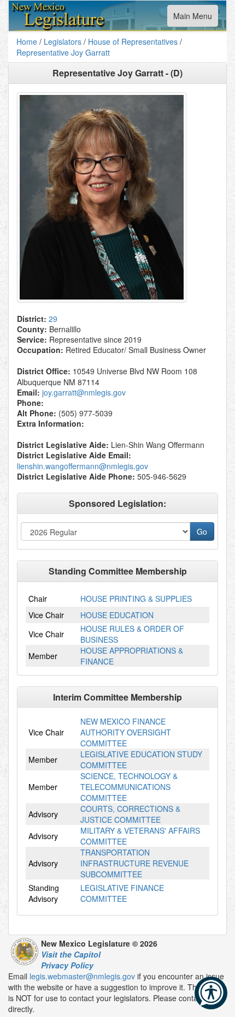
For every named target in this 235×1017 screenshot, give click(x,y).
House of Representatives (133, 41)
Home (26, 41)
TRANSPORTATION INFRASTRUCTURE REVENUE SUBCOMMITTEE (134, 863)
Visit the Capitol (71, 954)
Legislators (62, 41)
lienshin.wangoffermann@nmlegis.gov (82, 465)
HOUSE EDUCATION (117, 614)
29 (53, 318)
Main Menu (192, 18)
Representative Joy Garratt (63, 52)
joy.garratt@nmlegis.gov (84, 392)
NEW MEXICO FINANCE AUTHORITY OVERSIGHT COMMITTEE (125, 732)
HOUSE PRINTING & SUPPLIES (136, 598)
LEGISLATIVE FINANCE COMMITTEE (122, 893)
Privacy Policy (67, 965)
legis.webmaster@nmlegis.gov (82, 976)
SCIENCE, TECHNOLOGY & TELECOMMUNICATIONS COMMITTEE (129, 786)
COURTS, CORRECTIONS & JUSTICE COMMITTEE (130, 814)
